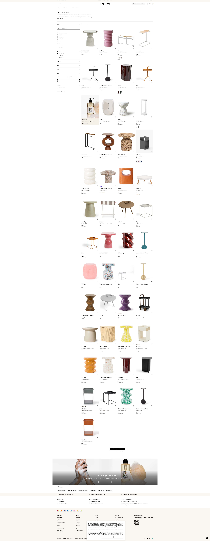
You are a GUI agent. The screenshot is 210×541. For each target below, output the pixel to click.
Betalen (58, 523)
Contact (58, 520)
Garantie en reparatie (60, 528)
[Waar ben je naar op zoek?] (133, 4)
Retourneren (59, 527)
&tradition (61, 47)
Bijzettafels (61, 53)
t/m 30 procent (62, 87)
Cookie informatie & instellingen (68, 538)
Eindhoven (78, 522)
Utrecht (77, 527)
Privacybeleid (59, 538)
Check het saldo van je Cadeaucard (97, 503)
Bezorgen (58, 525)
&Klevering (61, 45)
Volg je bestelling (61, 501)
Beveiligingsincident (60, 531)
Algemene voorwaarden (79, 538)
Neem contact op (126, 501)
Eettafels (61, 55)
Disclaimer (86, 538)
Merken (96, 519)
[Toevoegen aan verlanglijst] (97, 48)
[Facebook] (147, 538)
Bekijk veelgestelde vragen (95, 501)
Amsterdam (78, 517)
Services (116, 519)
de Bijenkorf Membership (119, 517)
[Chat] (207, 538)
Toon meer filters (60, 91)
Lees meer (121, 534)
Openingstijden (78, 528)
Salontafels (61, 57)
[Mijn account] (147, 4)
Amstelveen (78, 519)
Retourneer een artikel (62, 503)
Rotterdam (78, 525)
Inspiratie (97, 517)
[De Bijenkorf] (105, 4)
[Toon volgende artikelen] (123, 452)
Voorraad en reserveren (61, 522)
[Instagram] (144, 538)
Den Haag (78, 520)
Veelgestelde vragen (60, 519)
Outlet (96, 520)
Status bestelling (59, 517)
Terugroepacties (59, 530)
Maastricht (78, 523)
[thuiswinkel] (81, 511)
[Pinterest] (149, 538)
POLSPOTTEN (62, 40)
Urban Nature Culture (63, 33)
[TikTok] (152, 538)
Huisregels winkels (79, 530)
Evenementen (117, 520)
